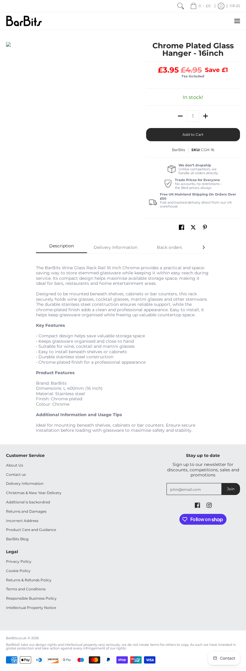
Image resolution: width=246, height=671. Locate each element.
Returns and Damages (26, 511)
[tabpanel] (123, 346)
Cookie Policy (18, 570)
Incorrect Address (22, 520)
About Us (14, 465)
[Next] (203, 247)
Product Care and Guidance (31, 529)
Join (231, 489)
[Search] (181, 6)
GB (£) (235, 6)
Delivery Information (25, 483)
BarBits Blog (17, 539)
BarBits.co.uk (16, 638)
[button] (181, 227)
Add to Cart (192, 134)
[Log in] (221, 6)
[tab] (61, 247)
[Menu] (237, 21)
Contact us (16, 474)
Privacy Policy (19, 561)
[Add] (205, 116)
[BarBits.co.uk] (24, 21)
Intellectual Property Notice (31, 607)
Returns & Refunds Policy (29, 580)
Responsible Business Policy (31, 598)
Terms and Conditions (26, 589)
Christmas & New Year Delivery (34, 493)
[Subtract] (180, 116)
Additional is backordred (28, 502)
